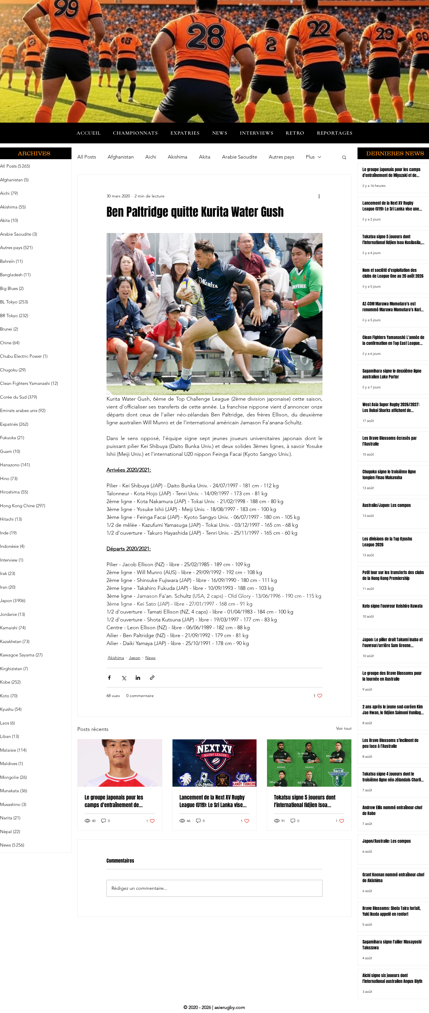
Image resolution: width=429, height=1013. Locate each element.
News (150, 657)
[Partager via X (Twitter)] (123, 677)
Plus (310, 157)
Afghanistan (121, 157)
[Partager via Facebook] (109, 677)
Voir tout (344, 728)
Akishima (177, 157)
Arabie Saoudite (239, 157)
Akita (204, 157)
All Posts (86, 157)
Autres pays (281, 157)
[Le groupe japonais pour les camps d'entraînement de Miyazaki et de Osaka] (120, 763)
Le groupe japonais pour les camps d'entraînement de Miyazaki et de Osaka (114, 801)
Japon (134, 657)
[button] (135, 132)
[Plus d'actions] (318, 195)
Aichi (150, 157)
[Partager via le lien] (152, 677)
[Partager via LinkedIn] (138, 677)
